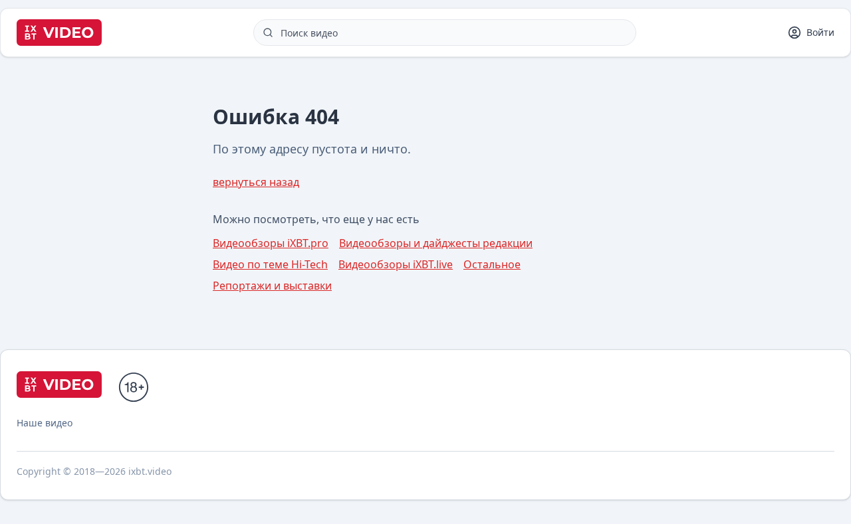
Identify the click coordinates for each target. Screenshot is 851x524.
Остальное (492, 264)
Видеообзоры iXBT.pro (270, 243)
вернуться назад (256, 182)
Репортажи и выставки (272, 285)
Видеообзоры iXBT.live (395, 264)
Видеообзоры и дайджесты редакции (436, 243)
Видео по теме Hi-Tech (270, 264)
